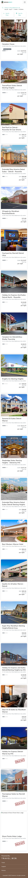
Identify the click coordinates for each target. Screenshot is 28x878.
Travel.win (13, 875)
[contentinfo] (6, 2)
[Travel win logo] (14, 858)
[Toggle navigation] (25, 2)
